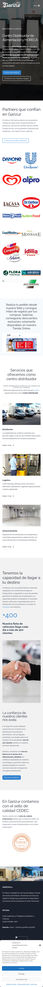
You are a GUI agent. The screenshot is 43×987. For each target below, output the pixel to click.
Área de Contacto (11, 777)
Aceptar (21, 968)
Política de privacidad (24, 984)
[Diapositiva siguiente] (41, 873)
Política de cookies (11, 984)
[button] (40, 945)
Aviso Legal (33, 984)
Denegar (21, 974)
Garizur (36, 390)
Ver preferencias (21, 979)
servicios (5, 746)
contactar (6, 607)
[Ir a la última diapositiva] (1, 873)
